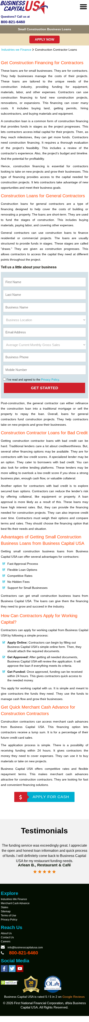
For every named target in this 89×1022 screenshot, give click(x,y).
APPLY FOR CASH (51, 797)
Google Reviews (73, 996)
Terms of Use (8, 915)
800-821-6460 (13, 22)
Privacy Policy (50, 379)
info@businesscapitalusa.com (25, 947)
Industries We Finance (14, 899)
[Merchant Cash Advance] (24, 13)
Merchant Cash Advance (15, 903)
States (4, 907)
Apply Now (44, 39)
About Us (6, 933)
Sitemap (6, 911)
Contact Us (7, 937)
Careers (5, 941)
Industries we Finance (16, 49)
